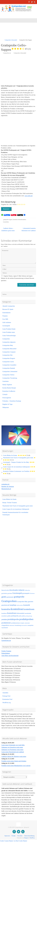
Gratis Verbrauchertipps (9, 335)
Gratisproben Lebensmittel (11, 40)
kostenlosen (28, 609)
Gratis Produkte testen (8, 332)
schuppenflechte (5, 625)
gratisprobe (19, 596)
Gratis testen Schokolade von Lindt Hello (13, 745)
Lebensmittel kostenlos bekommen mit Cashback (29, 229)
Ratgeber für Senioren (7, 486)
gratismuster (10, 597)
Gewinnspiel (17, 593)
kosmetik (26, 605)
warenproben (30, 625)
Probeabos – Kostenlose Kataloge (11, 401)
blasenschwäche (5, 590)
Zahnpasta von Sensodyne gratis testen (12, 747)
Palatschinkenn (5, 653)
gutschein (30, 601)
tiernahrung (18, 625)
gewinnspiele (26, 593)
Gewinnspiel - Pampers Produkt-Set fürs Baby (16, 462)
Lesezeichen (6, 222)
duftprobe (21, 590)
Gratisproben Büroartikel (9, 348)
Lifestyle (4, 394)
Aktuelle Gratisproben (8, 306)
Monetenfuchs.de (6, 489)
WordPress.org (6, 702)
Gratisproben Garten (8, 361)
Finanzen (4, 316)
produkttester (6, 623)
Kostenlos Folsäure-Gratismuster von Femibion (16, 471)
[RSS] (34, 1)
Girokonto (32, 593)
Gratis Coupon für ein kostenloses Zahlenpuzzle (16, 467)
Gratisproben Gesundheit (9, 365)
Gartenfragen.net (6, 640)
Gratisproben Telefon (8, 375)
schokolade (27, 623)
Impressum (7, 835)
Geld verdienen (6, 322)
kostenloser (4, 613)
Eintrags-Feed (6, 696)
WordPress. (32, 838)
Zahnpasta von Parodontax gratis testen (12, 749)
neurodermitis (28, 613)
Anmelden (5, 692)
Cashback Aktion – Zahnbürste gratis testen (8, 229)
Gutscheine (5, 381)
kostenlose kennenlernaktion (19, 219)
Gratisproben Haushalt (8, 368)
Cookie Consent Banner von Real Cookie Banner (13, 841)
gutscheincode (5, 605)
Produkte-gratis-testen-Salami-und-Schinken (13, 761)
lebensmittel (20, 613)
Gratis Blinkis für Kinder (10, 455)
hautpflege (13, 605)
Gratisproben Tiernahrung (9, 378)
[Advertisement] (19, 32)
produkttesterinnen (15, 623)
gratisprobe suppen (7, 219)
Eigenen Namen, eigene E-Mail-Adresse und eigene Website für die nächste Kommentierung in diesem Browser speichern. (17, 278)
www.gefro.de (28, 196)
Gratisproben (6, 339)
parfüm (9, 616)
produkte (4, 619)
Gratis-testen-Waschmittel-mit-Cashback (12, 752)
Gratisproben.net (7, 53)
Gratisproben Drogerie (8, 358)
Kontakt (13, 835)
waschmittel (4, 627)
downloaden (13, 590)
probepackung (28, 616)
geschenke (4, 593)
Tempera (26, 838)
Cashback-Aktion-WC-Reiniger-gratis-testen (13, 756)
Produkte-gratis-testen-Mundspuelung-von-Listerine (15, 765)
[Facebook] (29, 1)
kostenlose (17, 609)
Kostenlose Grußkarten (8, 391)
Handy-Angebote (7, 384)
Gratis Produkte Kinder (8, 329)
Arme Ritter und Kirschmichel (9, 655)
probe (20, 616)
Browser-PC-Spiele (7, 309)
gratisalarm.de (5, 484)
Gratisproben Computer (9, 352)
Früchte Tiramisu (6, 651)
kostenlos (5, 609)
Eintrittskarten (6, 312)
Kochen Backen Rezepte (9, 388)
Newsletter (19, 835)
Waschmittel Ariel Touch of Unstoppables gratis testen (18, 457)
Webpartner (5, 407)
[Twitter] (31, 1)
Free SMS (5, 319)
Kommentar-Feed (7, 699)
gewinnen (9, 593)
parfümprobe (14, 616)
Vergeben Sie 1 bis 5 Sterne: (9, 204)
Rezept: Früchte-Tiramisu (9, 502)
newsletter (4, 616)
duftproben (27, 590)
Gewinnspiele (6, 325)
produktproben (26, 619)
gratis (3, 596)
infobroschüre (20, 605)
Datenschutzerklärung (29, 835)
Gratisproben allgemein (8, 342)
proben (23, 616)
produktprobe (13, 619)
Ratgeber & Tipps (7, 404)
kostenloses (11, 613)
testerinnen (11, 625)
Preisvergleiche (6, 397)
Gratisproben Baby (7, 345)
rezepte (22, 623)
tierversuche (24, 625)
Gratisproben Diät (7, 355)
